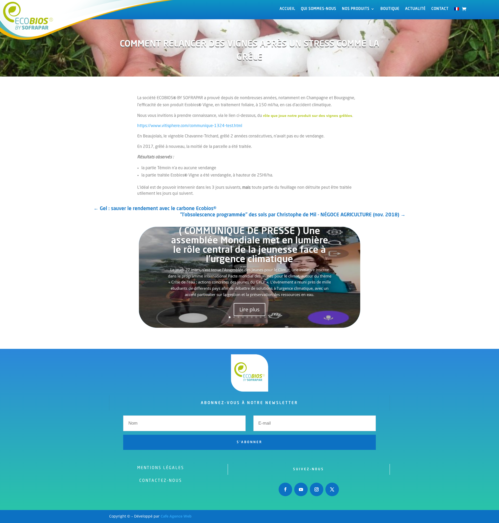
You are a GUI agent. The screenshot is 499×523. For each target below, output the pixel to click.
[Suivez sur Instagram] (316, 489)
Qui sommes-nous (318, 9)
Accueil (287, 9)
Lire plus (249, 309)
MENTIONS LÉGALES (160, 468)
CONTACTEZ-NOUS (160, 481)
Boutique (389, 9)
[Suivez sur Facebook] (285, 489)
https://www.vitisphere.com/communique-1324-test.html (189, 126)
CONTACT (440, 9)
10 (269, 317)
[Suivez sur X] (332, 489)
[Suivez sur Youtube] (301, 489)
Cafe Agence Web (176, 516)
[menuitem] (456, 10)
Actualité (415, 9)
